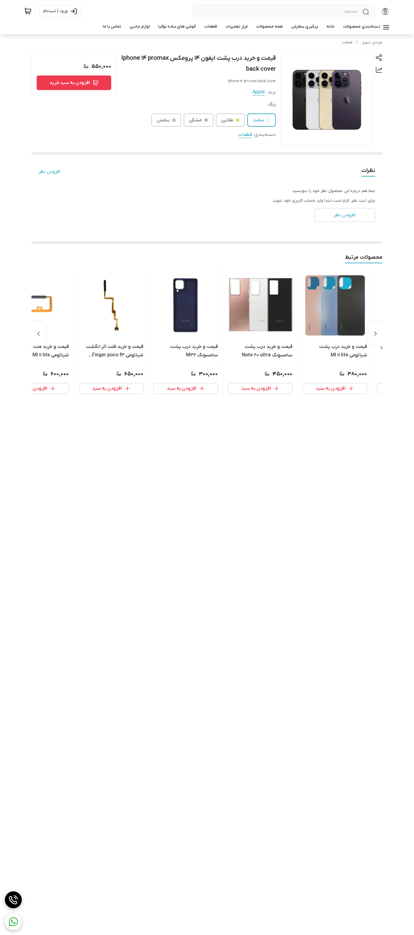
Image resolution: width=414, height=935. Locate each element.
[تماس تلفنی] (13, 899)
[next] (38, 333)
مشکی (195, 120)
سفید (258, 120)
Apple (258, 92)
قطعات (347, 42)
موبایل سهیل (371, 42)
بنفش (163, 120)
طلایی (227, 120)
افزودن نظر (49, 172)
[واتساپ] (13, 921)
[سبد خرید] (28, 11)
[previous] (375, 333)
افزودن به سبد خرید (69, 83)
